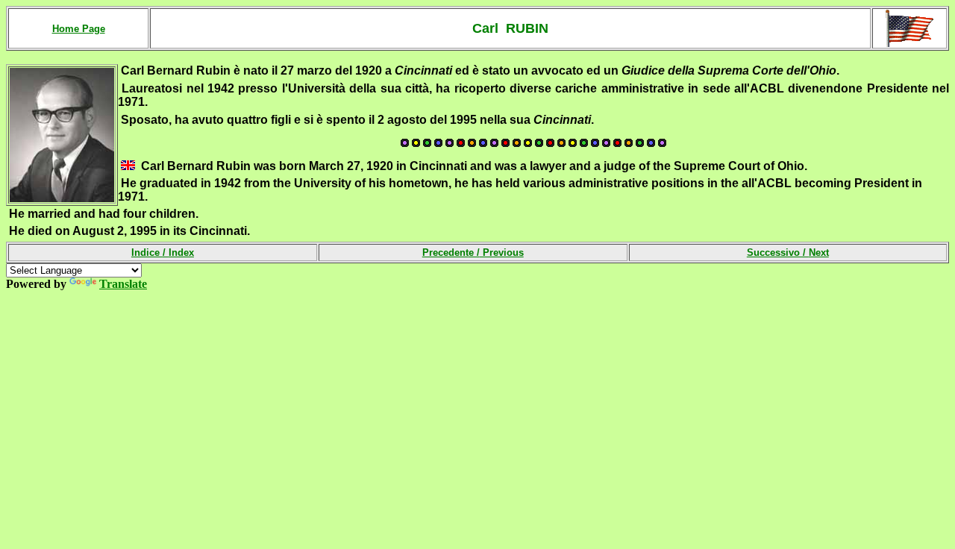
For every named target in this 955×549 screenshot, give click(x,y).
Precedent (445, 252)
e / (496, 252)
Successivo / (788, 252)
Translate (123, 283)
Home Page (78, 28)
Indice (147, 252)
